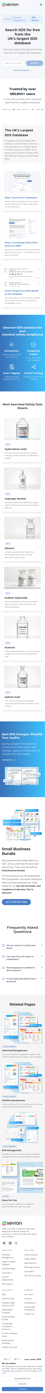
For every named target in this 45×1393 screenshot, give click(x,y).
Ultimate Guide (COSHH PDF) (8, 1304)
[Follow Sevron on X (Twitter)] (16, 1243)
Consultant (29, 1271)
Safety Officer (30, 1259)
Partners (28, 1298)
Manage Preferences (23, 1378)
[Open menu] (41, 4)
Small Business (31, 1255)
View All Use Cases (32, 1275)
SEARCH (35, 63)
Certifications (30, 1303)
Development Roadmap (8, 1341)
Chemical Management (19, 18)
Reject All (22, 1384)
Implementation (8, 1268)
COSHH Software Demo (9, 1334)
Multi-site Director (32, 1267)
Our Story (28, 1294)
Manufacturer (30, 1263)
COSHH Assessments (7, 1278)
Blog (4, 1294)
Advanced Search (21, 70)
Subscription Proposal (7, 1311)
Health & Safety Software (9, 1263)
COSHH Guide (8, 1298)
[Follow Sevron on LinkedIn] (10, 1243)
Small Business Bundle (8, 1318)
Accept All (22, 1389)
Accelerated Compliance (29, 1308)
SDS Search (7, 1284)
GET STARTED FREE (16, 902)
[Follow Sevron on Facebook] (4, 1243)
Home (7, 19)
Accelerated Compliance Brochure (7, 1326)
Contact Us (7, 760)
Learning (5, 1273)
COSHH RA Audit (9, 1347)
